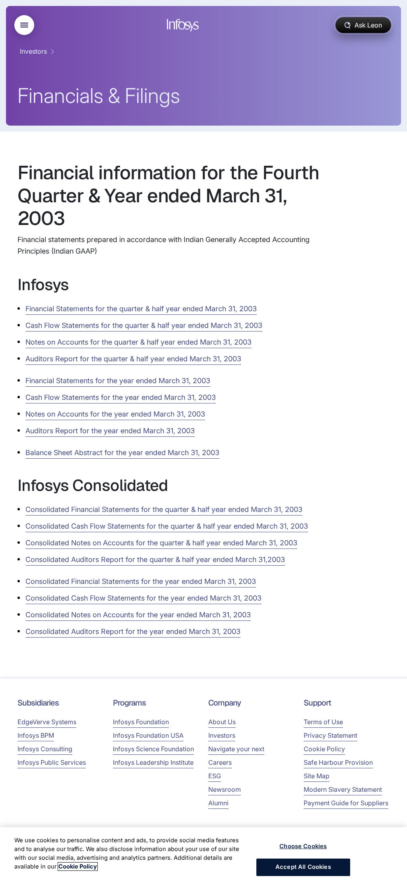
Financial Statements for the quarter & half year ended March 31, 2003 (141, 308)
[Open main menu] (24, 25)
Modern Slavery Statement (343, 789)
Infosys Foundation (141, 722)
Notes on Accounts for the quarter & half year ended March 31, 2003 (138, 342)
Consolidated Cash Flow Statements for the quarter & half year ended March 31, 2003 (166, 526)
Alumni (218, 803)
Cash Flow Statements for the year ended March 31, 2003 (120, 397)
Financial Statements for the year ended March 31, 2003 (117, 380)
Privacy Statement (330, 735)
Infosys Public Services (51, 762)
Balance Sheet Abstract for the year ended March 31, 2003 (122, 452)
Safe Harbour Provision (338, 762)
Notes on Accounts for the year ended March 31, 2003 (115, 414)
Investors (33, 51)
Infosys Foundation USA (148, 735)
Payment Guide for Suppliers (346, 803)
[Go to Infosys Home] (184, 25)
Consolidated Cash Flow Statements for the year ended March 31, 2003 (143, 598)
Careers (220, 762)
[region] (203, 855)
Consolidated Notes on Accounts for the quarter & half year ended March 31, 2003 (161, 543)
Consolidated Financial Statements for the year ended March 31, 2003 (140, 581)
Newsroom (224, 789)
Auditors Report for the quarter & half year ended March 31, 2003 (133, 359)
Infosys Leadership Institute (153, 762)
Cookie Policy (324, 749)
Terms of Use (323, 722)
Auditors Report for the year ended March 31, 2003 (110, 430)
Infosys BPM (35, 735)
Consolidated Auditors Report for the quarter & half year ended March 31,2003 (155, 559)
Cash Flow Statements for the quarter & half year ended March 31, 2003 (143, 325)
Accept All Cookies (303, 866)
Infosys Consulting (44, 749)
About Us (222, 722)
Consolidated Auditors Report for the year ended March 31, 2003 (132, 631)
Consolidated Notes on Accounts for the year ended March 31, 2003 (138, 615)
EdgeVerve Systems (46, 722)
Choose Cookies (303, 846)
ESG (214, 776)
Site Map (316, 776)
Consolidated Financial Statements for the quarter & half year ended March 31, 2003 (163, 509)
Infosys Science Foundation (153, 749)
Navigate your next (236, 749)
